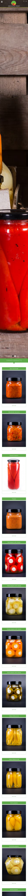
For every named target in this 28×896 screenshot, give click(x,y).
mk (26, 1)
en (23, 1)
